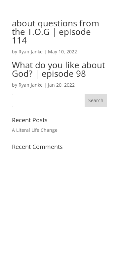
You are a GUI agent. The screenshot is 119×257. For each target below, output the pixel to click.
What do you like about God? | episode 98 (58, 69)
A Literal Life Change (35, 130)
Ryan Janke (31, 51)
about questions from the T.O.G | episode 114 (55, 31)
